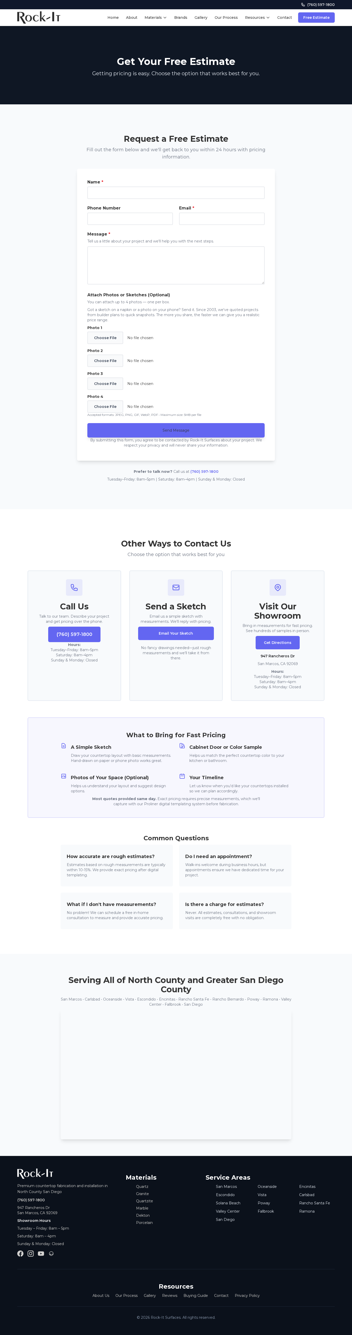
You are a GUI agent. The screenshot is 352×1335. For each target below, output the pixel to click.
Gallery (201, 17)
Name (95, 182)
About (131, 17)
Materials (153, 17)
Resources (255, 17)
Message (98, 234)
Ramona (307, 1211)
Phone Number (104, 208)
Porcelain (144, 1222)
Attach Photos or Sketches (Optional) (128, 294)
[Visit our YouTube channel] (41, 1253)
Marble (142, 1208)
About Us (101, 1295)
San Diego (225, 1219)
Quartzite (144, 1201)
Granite (142, 1193)
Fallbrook (266, 1211)
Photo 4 (95, 396)
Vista (262, 1195)
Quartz (142, 1186)
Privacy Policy (247, 1295)
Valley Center (228, 1211)
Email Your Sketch (176, 633)
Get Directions (277, 642)
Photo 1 (94, 327)
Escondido (225, 1195)
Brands (180, 17)
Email (186, 208)
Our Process (226, 17)
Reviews (169, 1295)
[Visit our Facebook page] (20, 1253)
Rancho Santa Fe (314, 1203)
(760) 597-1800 (204, 471)
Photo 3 (95, 373)
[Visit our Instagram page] (31, 1253)
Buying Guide (195, 1295)
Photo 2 (95, 350)
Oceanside (267, 1186)
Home (113, 17)
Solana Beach (228, 1203)
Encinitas (307, 1186)
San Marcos (226, 1186)
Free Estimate (316, 17)
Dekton (143, 1215)
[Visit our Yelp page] (51, 1253)
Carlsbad (306, 1195)
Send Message (176, 430)
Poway (264, 1203)
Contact (284, 17)
